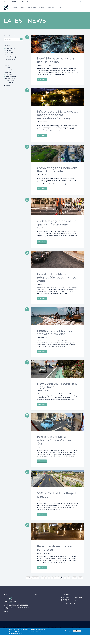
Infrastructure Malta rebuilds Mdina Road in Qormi (54, 440)
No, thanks (77, 631)
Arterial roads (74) (10, 48)
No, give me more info (16, 633)
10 (68, 578)
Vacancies (42, 7)
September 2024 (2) (11, 76)
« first (28, 578)
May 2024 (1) (8, 70)
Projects (71, 627)
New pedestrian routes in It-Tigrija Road (57, 385)
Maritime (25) (9, 52)
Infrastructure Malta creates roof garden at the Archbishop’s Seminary (57, 115)
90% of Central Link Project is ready (56, 494)
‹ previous (35, 578)
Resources (77, 627)
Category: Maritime (42, 337)
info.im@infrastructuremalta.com (12, 1)
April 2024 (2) (9, 68)
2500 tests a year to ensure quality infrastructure (56, 222)
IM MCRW (22, 7)
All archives (7, 85)
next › (74, 578)
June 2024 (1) (9, 72)
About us (51, 7)
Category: (39, 284)
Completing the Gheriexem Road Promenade (57, 169)
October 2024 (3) (10, 78)
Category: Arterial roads (43, 174)
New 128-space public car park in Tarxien (55, 60)
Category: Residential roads (43, 65)
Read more (41, 79)
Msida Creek (32, 7)
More (5, 611)
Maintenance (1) (9, 50)
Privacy (65, 627)
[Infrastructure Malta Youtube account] (85, 1)
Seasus (26, 627)
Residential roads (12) (11, 57)
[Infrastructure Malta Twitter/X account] (83, 1)
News (15, 7)
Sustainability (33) (10, 59)
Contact (59, 7)
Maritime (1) (8, 55)
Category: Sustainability (42, 121)
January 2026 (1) (10, 80)
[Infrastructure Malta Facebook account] (79, 1)
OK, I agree (68, 631)
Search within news (9, 36)
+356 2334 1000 (25, 1)
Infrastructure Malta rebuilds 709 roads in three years (56, 277)
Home (47, 627)
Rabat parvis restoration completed (54, 548)
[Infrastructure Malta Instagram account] (81, 1)
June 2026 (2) (9, 83)
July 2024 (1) (8, 74)
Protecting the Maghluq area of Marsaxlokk (54, 332)
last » (80, 578)
